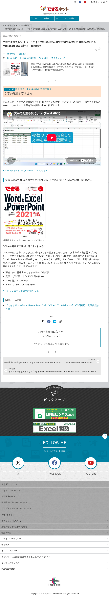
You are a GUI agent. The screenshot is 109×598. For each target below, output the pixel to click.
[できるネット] (2, 25)
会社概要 (5, 544)
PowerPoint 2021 (28, 58)
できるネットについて (99, 2)
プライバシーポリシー (11, 538)
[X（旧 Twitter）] (75, 2)
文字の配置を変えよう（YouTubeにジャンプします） (27, 170)
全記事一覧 (6, 532)
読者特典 (25, 25)
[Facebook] (80, 2)
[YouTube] (85, 2)
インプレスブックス (10, 563)
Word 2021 (44, 58)
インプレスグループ (10, 550)
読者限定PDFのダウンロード (14, 502)
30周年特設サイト (9, 496)
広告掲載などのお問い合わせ (14, 526)
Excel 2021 (12, 58)
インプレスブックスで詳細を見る (22, 290)
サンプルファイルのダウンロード (16, 508)
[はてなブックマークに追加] (55, 321)
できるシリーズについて (12, 490)
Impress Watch (8, 569)
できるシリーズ (58, 58)
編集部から (12, 25)
